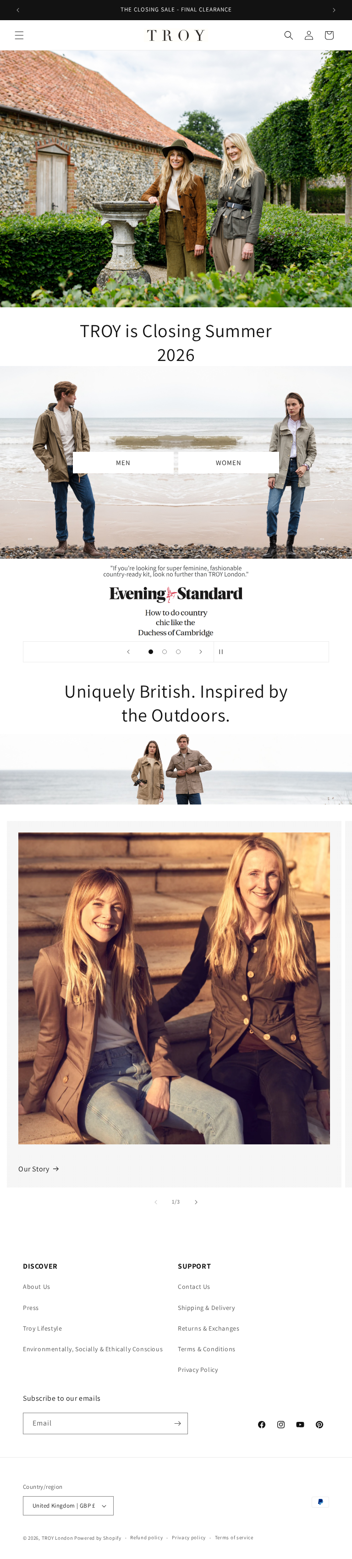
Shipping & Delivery (206, 1308)
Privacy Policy (198, 1369)
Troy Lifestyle (42, 1328)
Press (31, 1308)
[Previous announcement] (18, 10)
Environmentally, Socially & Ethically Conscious (93, 1349)
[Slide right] (196, 1202)
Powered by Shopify (97, 1538)
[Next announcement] (334, 10)
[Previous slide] (128, 652)
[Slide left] (156, 1202)
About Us (36, 1286)
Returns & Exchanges (208, 1328)
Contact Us (194, 1286)
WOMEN (229, 462)
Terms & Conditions (207, 1349)
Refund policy (146, 1537)
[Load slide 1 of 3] (151, 652)
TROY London (57, 1538)
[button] (19, 35)
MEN (123, 462)
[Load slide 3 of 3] (178, 652)
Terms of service (234, 1537)
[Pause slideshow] (224, 652)
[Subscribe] (177, 1423)
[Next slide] (201, 652)
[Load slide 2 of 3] (164, 652)
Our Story (33, 1169)
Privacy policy (189, 1537)
